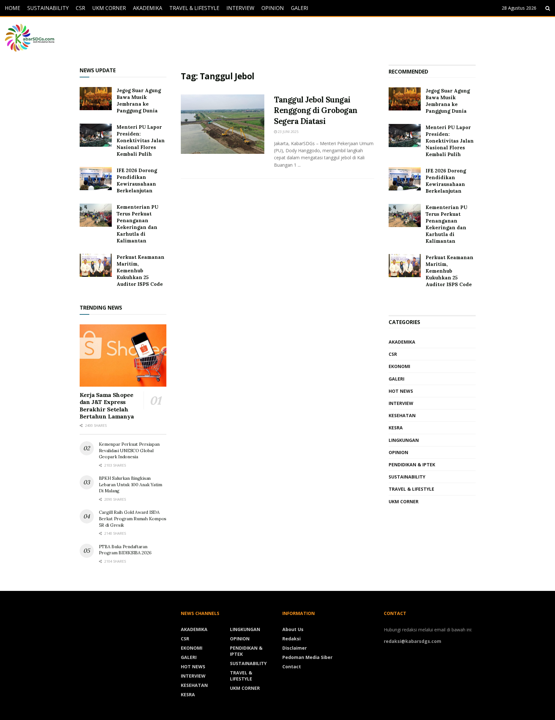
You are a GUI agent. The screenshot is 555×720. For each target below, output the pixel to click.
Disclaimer (294, 648)
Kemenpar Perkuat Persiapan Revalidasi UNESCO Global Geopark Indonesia (129, 450)
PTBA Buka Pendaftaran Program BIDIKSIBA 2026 (125, 550)
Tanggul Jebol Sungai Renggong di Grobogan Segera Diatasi (315, 110)
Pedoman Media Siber (307, 657)
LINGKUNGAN (404, 440)
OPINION (272, 8)
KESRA (396, 428)
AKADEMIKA (147, 8)
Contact (291, 666)
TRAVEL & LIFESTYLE (194, 8)
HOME (12, 8)
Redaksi (291, 639)
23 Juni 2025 (287, 131)
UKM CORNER (109, 8)
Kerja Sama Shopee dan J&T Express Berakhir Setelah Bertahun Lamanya (107, 405)
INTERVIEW (240, 8)
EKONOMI (399, 366)
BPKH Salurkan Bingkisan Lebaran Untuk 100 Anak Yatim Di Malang (130, 484)
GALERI (299, 8)
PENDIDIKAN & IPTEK (412, 464)
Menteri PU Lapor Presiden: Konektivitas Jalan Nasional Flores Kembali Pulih (141, 140)
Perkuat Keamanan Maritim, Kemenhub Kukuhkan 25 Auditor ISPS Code (140, 270)
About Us (293, 629)
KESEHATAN (402, 415)
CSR (80, 8)
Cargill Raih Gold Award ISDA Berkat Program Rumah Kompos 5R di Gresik (132, 518)
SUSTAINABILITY (48, 8)
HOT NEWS (401, 391)
